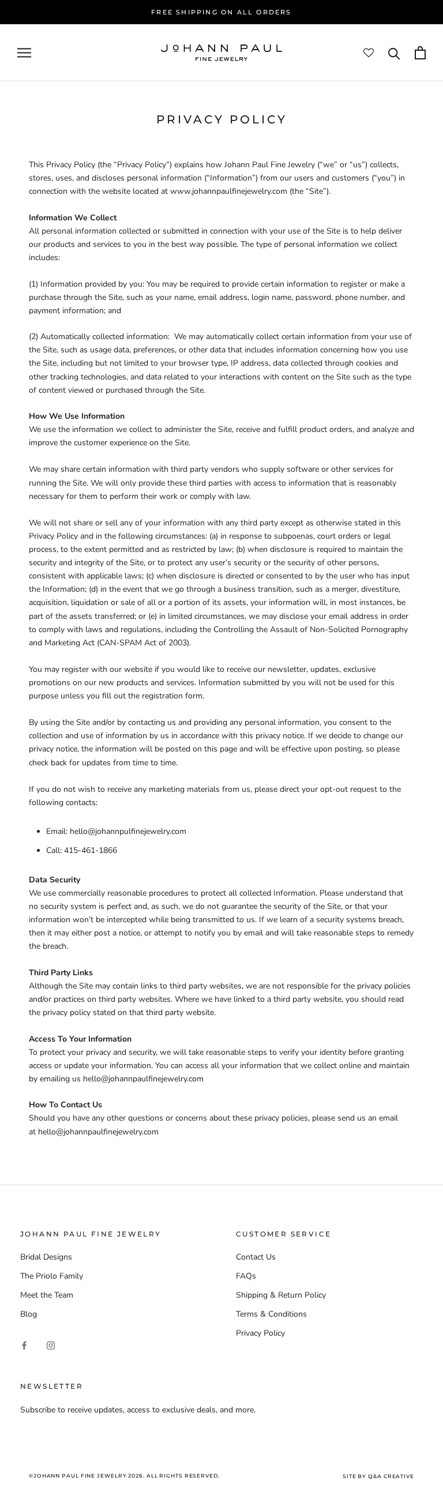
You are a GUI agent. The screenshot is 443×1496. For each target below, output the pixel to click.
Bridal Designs (46, 1256)
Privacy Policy (260, 1333)
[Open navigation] (24, 53)
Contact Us (256, 1256)
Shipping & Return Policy (281, 1295)
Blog (28, 1314)
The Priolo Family (51, 1276)
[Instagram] (51, 1344)
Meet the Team (46, 1295)
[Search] (394, 53)
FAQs (246, 1276)
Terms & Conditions (271, 1314)
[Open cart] (420, 52)
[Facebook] (24, 1344)
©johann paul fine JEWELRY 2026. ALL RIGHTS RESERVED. (124, 1475)
